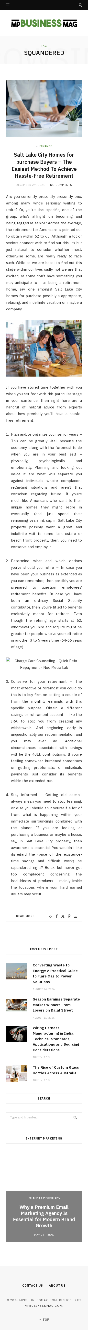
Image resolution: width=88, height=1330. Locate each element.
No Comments (61, 185)
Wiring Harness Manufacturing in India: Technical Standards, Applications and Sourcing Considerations (56, 1039)
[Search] (80, 5)
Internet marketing (44, 1197)
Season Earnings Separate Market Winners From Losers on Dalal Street (56, 1005)
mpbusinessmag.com (43, 1305)
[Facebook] (57, 916)
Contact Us (32, 1285)
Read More (25, 916)
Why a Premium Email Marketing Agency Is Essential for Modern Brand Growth (44, 1216)
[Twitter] (63, 916)
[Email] (75, 916)
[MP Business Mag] (44, 23)
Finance (46, 146)
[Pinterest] (69, 916)
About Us (57, 1285)
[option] (44, 1197)
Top (45, 1319)
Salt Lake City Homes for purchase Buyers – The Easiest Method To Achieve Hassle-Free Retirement (44, 165)
